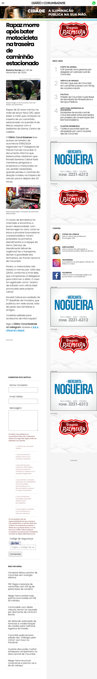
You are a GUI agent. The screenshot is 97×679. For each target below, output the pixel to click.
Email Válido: (16, 396)
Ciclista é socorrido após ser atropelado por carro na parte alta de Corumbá (75, 131)
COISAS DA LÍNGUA (70, 234)
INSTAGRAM (67, 260)
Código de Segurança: (21, 538)
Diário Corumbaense (48, 3)
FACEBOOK (67, 272)
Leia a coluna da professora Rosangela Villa (74, 237)
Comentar (15, 554)
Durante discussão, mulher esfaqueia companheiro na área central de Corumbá (22, 652)
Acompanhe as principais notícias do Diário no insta (78, 263)
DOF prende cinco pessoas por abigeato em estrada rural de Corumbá (75, 72)
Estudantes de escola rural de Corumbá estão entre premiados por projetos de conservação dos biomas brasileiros (77, 116)
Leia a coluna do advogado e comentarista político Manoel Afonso (77, 250)
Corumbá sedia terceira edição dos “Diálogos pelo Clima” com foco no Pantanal (22, 639)
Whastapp (93, 3)
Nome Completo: (19, 385)
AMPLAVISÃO (68, 247)
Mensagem (16, 407)
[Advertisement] (23, 356)
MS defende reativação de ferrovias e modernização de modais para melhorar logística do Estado (22, 625)
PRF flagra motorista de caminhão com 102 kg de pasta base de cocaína (21, 587)
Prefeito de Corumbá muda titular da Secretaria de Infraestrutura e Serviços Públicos (77, 99)
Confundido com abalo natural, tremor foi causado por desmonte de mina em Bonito (22, 611)
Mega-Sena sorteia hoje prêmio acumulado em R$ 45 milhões (22, 598)
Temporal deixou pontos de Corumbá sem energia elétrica (22, 575)
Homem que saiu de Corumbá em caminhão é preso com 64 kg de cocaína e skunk (77, 86)
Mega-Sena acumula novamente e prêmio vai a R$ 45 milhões (22, 663)
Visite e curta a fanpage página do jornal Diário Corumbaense (77, 276)
